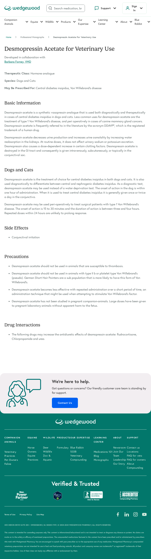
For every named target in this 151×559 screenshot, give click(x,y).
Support (106, 8)
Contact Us (65, 402)
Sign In (134, 8)
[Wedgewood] (22, 8)
